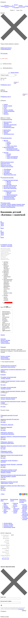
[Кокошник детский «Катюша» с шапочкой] (6, 246)
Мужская (6, 152)
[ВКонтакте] (20, 494)
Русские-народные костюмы (24, 506)
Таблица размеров (6, 299)
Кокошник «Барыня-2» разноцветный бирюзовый (13, 436)
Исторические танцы (9, 127)
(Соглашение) (21, 609)
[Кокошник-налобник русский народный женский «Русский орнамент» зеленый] (10, 472)
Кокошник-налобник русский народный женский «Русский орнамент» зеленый (13, 475)
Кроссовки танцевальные (10, 124)
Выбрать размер (5, 616)
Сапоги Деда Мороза (12, 158)
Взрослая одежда (15, 504)
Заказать (3, 334)
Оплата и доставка (8, 109)
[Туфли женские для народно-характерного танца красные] (10, 367)
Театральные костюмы (9, 199)
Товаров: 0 (16, 82)
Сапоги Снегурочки (12, 146)
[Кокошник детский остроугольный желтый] (10, 452)
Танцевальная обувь (7, 119)
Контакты (6, 113)
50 (4, 297)
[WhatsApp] (26, 494)
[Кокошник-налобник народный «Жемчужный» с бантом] (10, 483)
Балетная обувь (7, 126)
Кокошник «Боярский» (6, 427)
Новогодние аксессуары (10, 174)
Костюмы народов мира (10, 187)
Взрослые (9, 192)
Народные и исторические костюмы (22, 501)
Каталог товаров (7, 6)
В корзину (3, 374)
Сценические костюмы (8, 177)
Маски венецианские (12, 194)
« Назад (2, 494)
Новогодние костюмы (7, 166)
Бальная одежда (6, 163)
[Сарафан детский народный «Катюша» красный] (10, 388)
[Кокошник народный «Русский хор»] (10, 416)
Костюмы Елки (8, 173)
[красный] (4, 302)
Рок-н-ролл (6, 131)
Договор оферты (8, 523)
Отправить (3, 611)
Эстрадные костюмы (9, 197)
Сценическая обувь (7, 138)
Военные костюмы (6, 165)
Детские (9, 182)
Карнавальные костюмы (10, 190)
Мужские (9, 184)
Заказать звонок (15, 72)
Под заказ (3, 384)
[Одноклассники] (22, 494)
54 (6, 297)
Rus (1, 79)
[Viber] (24, 494)
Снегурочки (7, 170)
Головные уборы (6, 203)
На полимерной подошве (13, 150)
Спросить (9, 47)
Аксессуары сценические (10, 188)
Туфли (8, 144)
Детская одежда (15, 512)
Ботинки (9, 143)
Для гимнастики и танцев (16, 509)
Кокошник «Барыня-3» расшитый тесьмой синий (13, 445)
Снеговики (6, 172)
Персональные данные (9, 527)
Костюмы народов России (10, 185)
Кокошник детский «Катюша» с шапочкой (11, 464)
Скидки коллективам (22, 6)
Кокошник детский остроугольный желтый (12, 455)
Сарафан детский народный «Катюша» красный (13, 391)
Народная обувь (8, 122)
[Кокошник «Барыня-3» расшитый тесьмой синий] (10, 443)
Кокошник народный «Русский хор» (10, 419)
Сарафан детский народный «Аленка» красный (13, 381)
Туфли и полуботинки (12, 156)
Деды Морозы (7, 169)
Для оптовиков (4, 341)
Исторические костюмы (10, 196)
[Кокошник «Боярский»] (7, 424)
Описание (3, 339)
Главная (3, 6)
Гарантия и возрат (8, 526)
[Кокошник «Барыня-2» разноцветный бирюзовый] (10, 434)
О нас (13, 6)
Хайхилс (6, 132)
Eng (3, 79)
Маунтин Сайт (5, 558)
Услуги (10, 6)
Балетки (6, 506)
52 (5, 297)
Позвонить (8, 49)
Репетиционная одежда (8, 162)
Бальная (15, 506)
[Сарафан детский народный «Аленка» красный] (10, 378)
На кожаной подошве (12, 148)
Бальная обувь (7, 130)
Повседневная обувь (9, 147)
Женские (9, 181)
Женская (6, 140)
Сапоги (8, 142)
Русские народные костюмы (11, 180)
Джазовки (6, 123)
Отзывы (6, 112)
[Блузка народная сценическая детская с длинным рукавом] (10, 399)
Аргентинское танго (9, 134)
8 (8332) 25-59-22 (7, 63)
